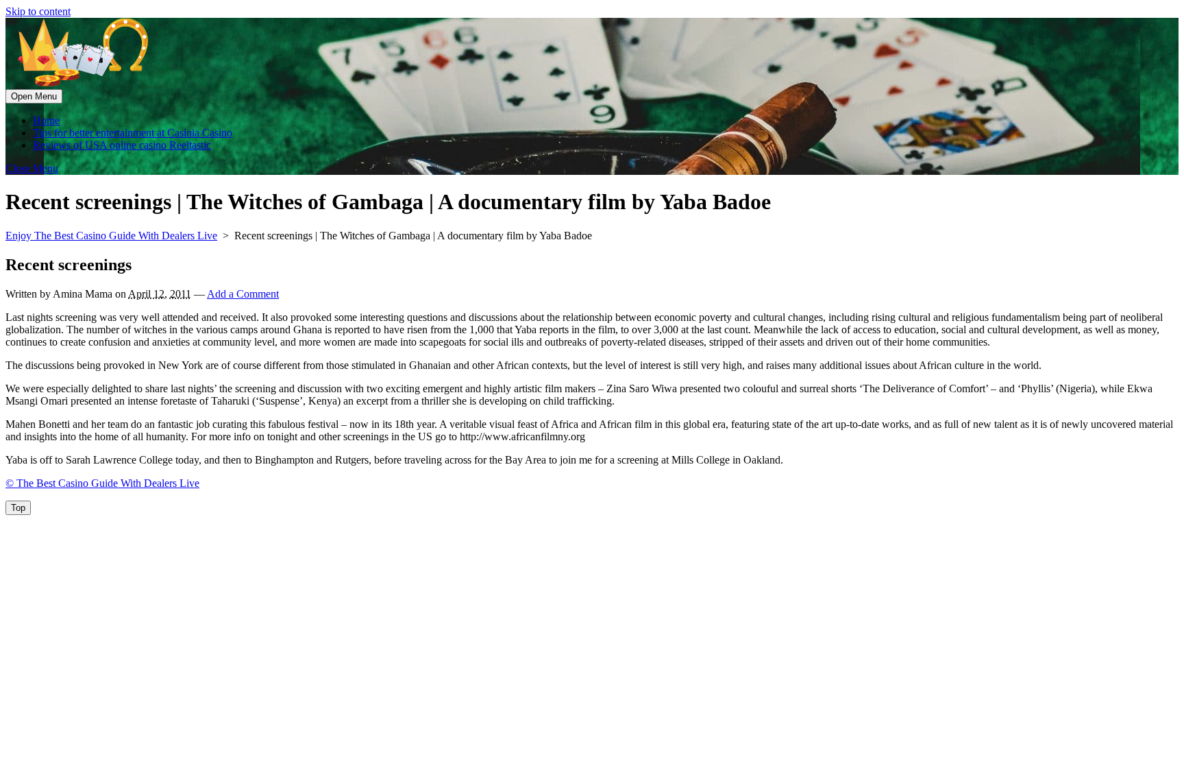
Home (46, 120)
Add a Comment (243, 294)
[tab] (33, 96)
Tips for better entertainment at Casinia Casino (132, 133)
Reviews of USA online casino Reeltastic (122, 145)
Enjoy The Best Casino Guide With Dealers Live (111, 235)
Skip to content (38, 11)
